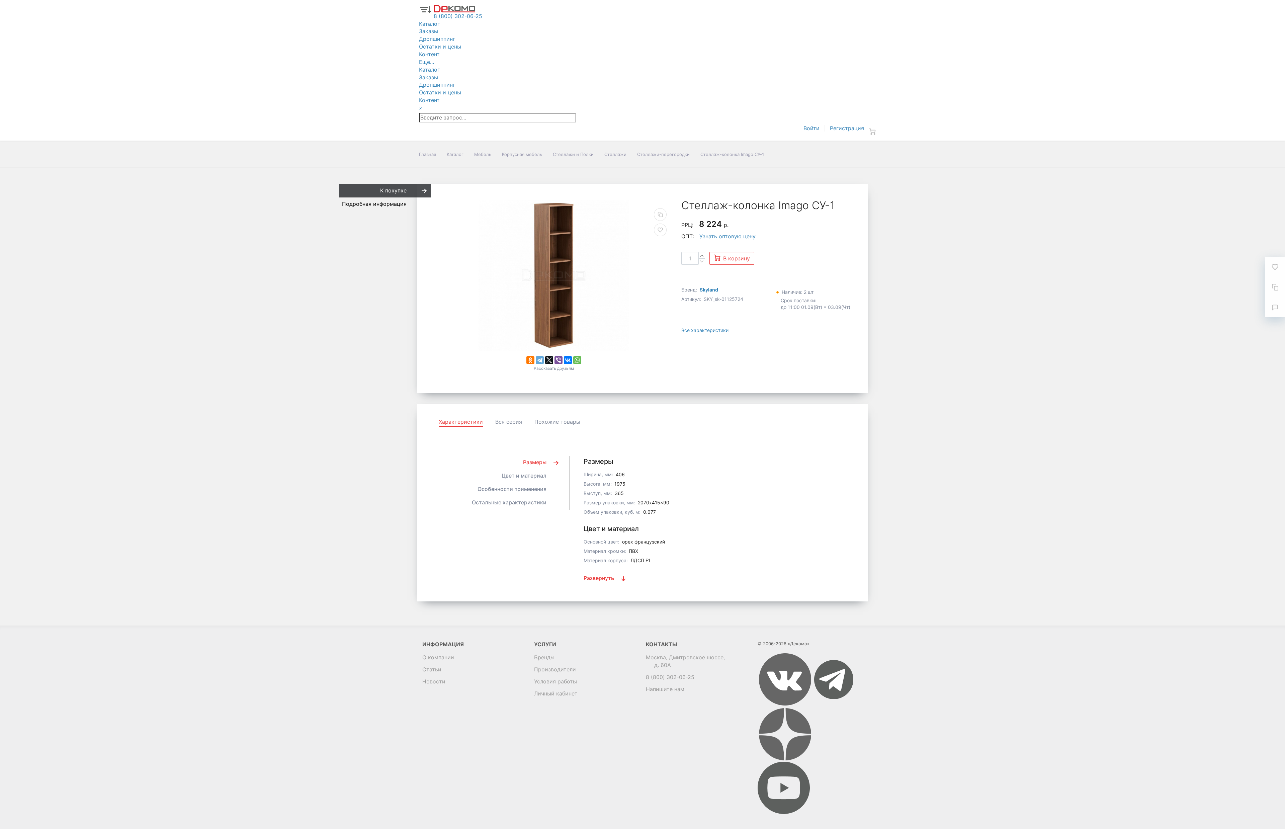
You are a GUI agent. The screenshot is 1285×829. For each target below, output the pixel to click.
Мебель (482, 154)
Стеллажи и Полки (573, 154)
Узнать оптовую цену (727, 236)
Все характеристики (705, 330)
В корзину (736, 258)
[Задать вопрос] (1275, 307)
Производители (555, 669)
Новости (433, 681)
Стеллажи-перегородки (663, 154)
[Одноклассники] (530, 360)
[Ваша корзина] (872, 131)
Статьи (431, 669)
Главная (427, 154)
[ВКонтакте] (568, 360)
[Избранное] (1275, 267)
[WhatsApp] (577, 360)
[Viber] (558, 360)
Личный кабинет (556, 693)
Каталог (455, 154)
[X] (549, 360)
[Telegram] (540, 360)
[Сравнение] (1275, 287)
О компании (438, 657)
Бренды (544, 657)
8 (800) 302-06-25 (670, 677)
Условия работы (555, 681)
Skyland (709, 290)
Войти (811, 128)
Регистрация (847, 128)
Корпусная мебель (522, 154)
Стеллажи (615, 154)
